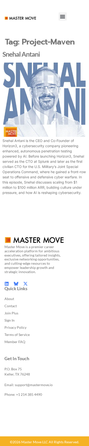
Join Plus (11, 313)
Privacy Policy (15, 327)
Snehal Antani (21, 54)
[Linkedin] (6, 284)
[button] (63, 16)
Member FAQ (14, 342)
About (9, 299)
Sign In (9, 320)
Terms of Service (17, 334)
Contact (10, 306)
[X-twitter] (25, 284)
